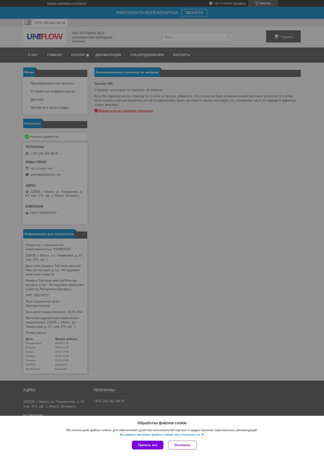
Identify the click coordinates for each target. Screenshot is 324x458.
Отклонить (182, 445)
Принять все (147, 445)
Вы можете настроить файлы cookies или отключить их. (160, 434)
